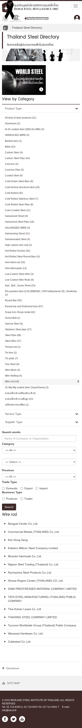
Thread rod (12, 347)
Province (8, 470)
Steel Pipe (13, 335)
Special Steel (14, 323)
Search (9, 507)
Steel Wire (13, 341)
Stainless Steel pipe (18, 329)
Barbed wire (13, 141)
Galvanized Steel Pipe (19, 221)
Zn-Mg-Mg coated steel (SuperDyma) (27, 387)
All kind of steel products (20, 117)
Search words (11, 432)
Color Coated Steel (17, 210)
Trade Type (9, 482)
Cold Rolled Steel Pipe (19, 204)
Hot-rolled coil (15, 262)
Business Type (12, 492)
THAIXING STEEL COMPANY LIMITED (32, 617)
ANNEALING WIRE (17, 135)
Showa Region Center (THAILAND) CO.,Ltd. (35, 580)
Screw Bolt (12, 318)
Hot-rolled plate (16, 268)
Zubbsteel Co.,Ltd (19, 641)
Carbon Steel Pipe (17, 158)
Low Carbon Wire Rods (19, 279)
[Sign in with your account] (77, 18)
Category (8, 443)
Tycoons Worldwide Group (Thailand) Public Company (42, 625)
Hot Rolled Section (17, 250)
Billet (10, 146)
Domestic (12, 488)
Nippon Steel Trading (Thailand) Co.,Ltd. (33, 564)
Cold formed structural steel (22, 187)
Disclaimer (13, 668)
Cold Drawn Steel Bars (19, 181)
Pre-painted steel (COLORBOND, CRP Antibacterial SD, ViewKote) (41, 293)
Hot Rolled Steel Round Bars (22, 256)
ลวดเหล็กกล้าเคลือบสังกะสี (20, 393)
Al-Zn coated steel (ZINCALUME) (24, 129)
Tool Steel (12, 364)
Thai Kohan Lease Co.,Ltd (24, 609)
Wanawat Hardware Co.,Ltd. (25, 633)
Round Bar (13, 300)
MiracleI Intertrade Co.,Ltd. (25, 556)
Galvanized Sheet (16, 216)
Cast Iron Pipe (14, 169)
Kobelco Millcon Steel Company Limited (33, 548)
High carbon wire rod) (18, 245)
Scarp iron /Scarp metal (20, 312)
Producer (12, 498)
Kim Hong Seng (18, 540)
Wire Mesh (12, 370)
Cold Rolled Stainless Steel (21, 198)
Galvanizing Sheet (17, 233)
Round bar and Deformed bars (24, 306)
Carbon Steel (14, 152)
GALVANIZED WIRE (17, 227)
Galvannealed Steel (17, 239)
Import (43, 488)
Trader (28, 498)
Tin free (11, 352)
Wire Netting (13, 375)
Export (28, 488)
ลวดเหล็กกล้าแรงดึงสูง (19, 399)
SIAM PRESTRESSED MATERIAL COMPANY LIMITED (42, 588)
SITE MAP (13, 683)
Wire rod (12, 381)
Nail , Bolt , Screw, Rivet (20, 285)
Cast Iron (11, 164)
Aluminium (12, 123)
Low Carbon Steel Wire (19, 274)
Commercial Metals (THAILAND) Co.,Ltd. (34, 531)
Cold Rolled (14, 193)
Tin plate (11, 358)
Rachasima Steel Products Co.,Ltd (29, 572)
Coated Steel (14, 175)
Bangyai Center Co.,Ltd (22, 523)
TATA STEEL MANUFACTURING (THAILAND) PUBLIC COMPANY (42, 598)
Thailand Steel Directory (27, 27)
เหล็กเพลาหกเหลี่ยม (17, 404)
